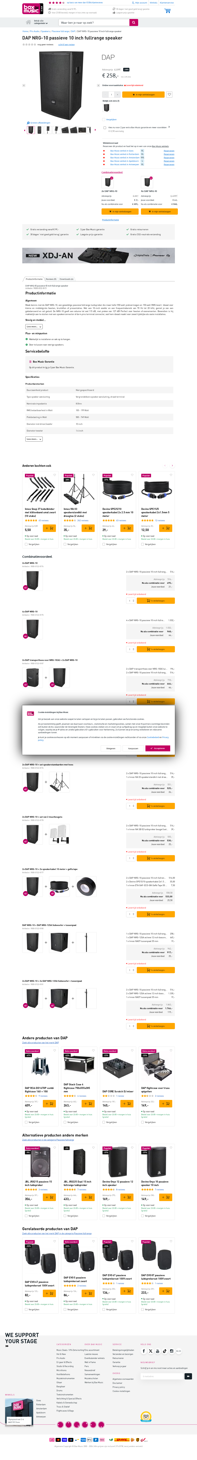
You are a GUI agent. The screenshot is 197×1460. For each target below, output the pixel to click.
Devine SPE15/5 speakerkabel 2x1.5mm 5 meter (155, 512)
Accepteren (159, 748)
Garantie (116, 1362)
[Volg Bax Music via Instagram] (172, 1351)
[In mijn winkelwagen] (49, 528)
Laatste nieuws (91, 1354)
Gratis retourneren (139, 229)
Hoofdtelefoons (63, 1374)
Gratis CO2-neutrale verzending (145, 234)
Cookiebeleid (153, 737)
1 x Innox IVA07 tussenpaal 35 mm (142, 941)
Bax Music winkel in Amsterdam (124, 157)
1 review (120, 1095)
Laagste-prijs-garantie (125, 13)
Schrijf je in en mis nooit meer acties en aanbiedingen (164, 1368)
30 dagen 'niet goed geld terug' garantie (133, 9)
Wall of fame (90, 1362)
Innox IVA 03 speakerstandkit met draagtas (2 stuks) (75, 512)
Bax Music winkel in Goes (121, 150)
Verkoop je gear (119, 1366)
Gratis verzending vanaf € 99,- (64, 9)
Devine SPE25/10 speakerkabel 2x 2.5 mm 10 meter (117, 512)
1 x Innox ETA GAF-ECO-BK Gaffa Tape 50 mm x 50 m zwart (147, 885)
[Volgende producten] (172, 465)
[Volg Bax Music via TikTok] (165, 1351)
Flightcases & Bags (65, 1410)
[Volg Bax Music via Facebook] (144, 1351)
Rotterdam (41, 1404)
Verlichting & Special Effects (69, 1398)
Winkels (153, 2)
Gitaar (59, 1382)
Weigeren (110, 748)
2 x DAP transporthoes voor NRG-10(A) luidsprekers (147, 668)
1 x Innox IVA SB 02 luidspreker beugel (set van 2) (147, 829)
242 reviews (82, 520)
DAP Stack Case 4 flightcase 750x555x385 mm (77, 1088)
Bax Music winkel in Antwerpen (124, 164)
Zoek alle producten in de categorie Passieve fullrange (48, 1139)
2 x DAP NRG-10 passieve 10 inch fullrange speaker (147, 571)
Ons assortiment (92, 1350)
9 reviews (43, 1095)
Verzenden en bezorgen (123, 1354)
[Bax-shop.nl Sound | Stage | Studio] (32, 8)
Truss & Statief (63, 1406)
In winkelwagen (158, 600)
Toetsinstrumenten (65, 1394)
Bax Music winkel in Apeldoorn (124, 161)
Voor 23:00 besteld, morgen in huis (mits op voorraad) (74, 13)
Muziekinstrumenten (66, 1378)
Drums (59, 1390)
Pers (87, 1366)
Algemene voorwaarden (123, 1379)
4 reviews (81, 1095)
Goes (38, 1400)
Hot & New (61, 1354)
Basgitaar (61, 1386)
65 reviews (44, 520)
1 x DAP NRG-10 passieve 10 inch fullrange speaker (147, 933)
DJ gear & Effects (64, 1362)
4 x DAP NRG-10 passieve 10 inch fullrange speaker (146, 620)
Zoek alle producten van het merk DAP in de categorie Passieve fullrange (57, 1233)
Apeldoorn (40, 1412)
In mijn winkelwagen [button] (145, 94)
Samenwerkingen (92, 1374)
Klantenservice (167, 2)
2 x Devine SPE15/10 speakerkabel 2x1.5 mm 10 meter (146, 881)
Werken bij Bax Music (94, 1382)
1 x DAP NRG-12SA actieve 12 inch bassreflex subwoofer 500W (147, 937)
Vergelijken (34, 544)
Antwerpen (41, 1416)
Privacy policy (119, 1387)
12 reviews (160, 520)
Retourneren (118, 1358)
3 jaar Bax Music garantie (92, 229)
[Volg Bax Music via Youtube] (158, 1351)
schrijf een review (66, 44)
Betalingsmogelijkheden (123, 1350)
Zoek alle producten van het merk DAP (40, 1042)
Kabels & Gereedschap (67, 1402)
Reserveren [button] (169, 150)
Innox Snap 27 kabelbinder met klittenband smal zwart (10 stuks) (40, 512)
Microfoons (61, 1370)
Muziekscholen (91, 1378)
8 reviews (120, 1189)
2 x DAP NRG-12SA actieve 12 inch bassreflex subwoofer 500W (146, 993)
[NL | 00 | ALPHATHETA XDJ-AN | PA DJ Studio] (98, 255)
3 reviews (43, 1189)
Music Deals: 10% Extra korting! (71, 1350)
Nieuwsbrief (90, 1370)
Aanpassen (133, 748)
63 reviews (121, 520)
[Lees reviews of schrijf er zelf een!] (29, 44)
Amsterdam (41, 1408)
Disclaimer (117, 1383)
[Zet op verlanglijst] (169, 94)
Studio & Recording (65, 1366)
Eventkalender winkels (95, 1358)
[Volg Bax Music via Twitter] (151, 1351)
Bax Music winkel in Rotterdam (124, 154)
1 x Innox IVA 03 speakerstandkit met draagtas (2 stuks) (147, 777)
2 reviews (159, 1095)
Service (117, 1344)
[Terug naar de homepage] (28, 22)
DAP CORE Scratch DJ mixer (117, 1091)
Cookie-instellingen (121, 1391)
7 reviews (81, 1189)
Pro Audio (61, 1358)
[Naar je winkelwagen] (167, 9)
